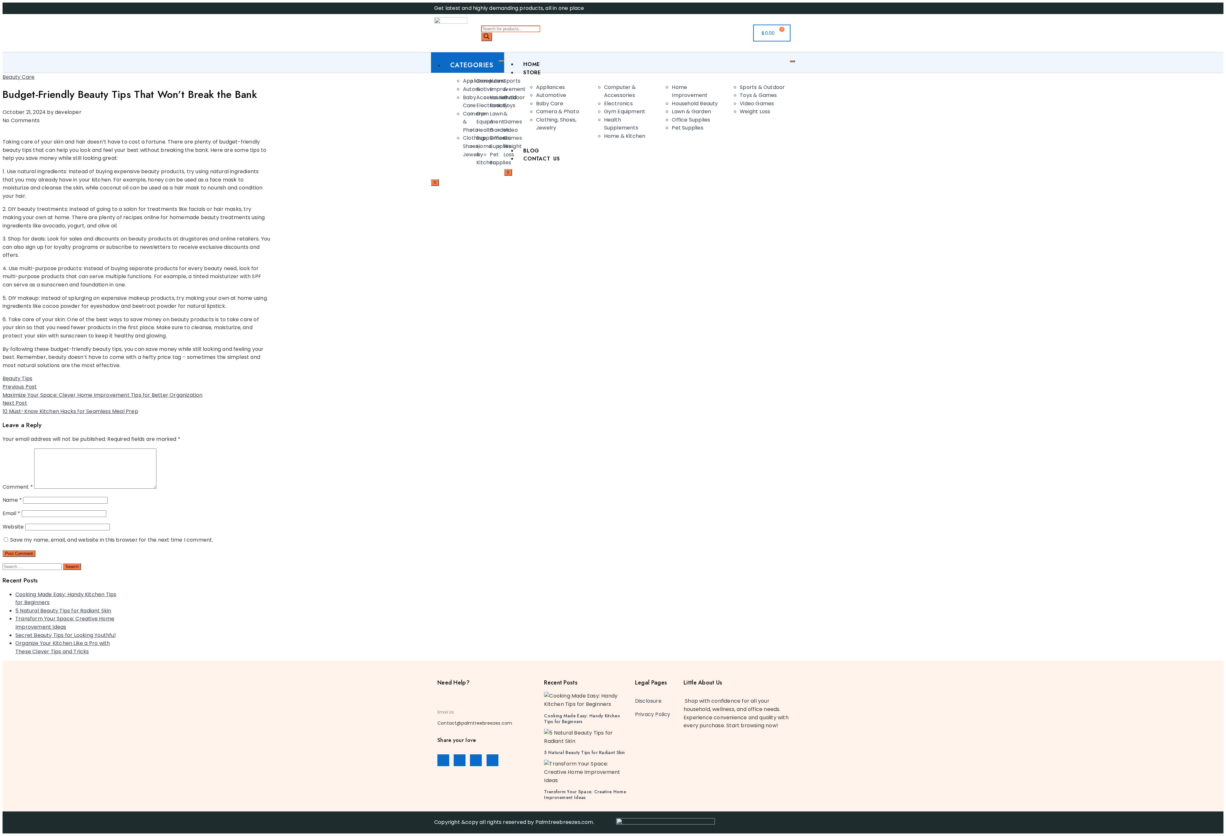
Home (531, 64)
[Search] (486, 37)
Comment (18, 487)
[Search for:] (33, 566)
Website (13, 526)
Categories (471, 65)
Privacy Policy (652, 714)
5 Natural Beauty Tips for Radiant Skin (63, 610)
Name (12, 500)
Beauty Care (18, 77)
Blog (531, 150)
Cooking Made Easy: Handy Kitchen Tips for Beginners (582, 719)
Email (11, 513)
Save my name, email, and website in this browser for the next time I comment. (111, 540)
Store (532, 72)
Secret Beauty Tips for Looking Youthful (65, 635)
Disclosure (648, 701)
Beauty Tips (17, 378)
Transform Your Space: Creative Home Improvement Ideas (585, 794)
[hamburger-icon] (501, 61)
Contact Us (541, 158)
